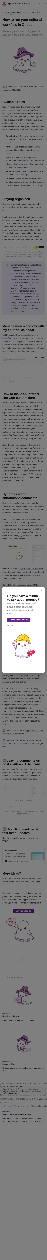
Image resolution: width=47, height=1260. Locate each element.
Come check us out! (19, 620)
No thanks (10, 625)
